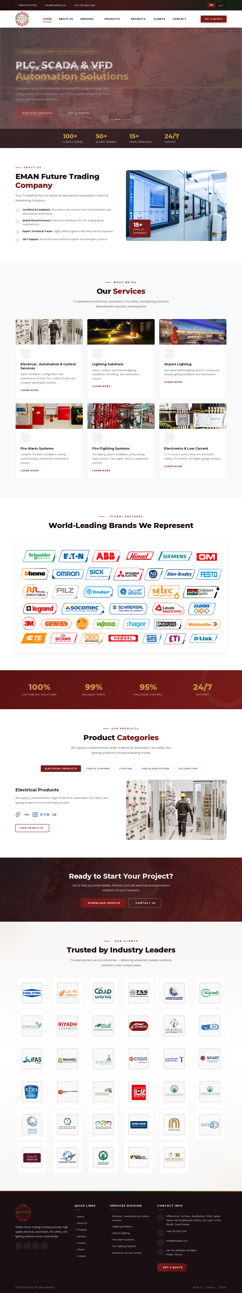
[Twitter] (27, 1246)
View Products (31, 828)
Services (81, 1236)
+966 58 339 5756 (176, 1231)
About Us (66, 19)
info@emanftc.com (177, 1240)
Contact (179, 19)
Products (112, 19)
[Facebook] (18, 1246)
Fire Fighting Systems (124, 1246)
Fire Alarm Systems (123, 1239)
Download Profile (104, 902)
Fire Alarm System (155, 768)
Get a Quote (214, 19)
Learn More (32, 113)
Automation (187, 768)
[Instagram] (44, 1246)
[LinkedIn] (35, 1246)
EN (211, 5)
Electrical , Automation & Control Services (130, 1218)
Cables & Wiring (98, 768)
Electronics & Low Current (126, 1252)
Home (47, 19)
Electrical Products (61, 768)
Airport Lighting (121, 1233)
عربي (220, 5)
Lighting (126, 768)
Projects (81, 1242)
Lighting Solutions (122, 1226)
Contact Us (68, 113)
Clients (159, 19)
